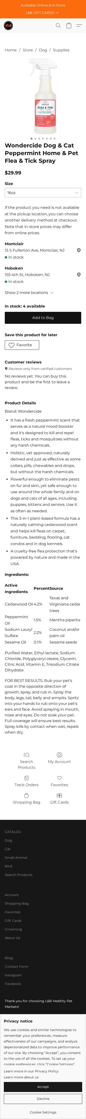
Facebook (13, 984)
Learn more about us (21, 1077)
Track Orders (26, 785)
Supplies (61, 50)
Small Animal (16, 857)
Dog (43, 50)
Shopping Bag (26, 802)
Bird (8, 866)
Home (11, 50)
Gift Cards (59, 802)
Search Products (26, 764)
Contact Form (16, 966)
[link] (43, 13)
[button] (8, 25)
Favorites (59, 785)
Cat (8, 849)
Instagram (13, 975)
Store (28, 50)
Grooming (13, 929)
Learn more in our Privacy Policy (31, 1071)
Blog (9, 958)
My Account (59, 761)
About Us (12, 938)
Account (12, 895)
